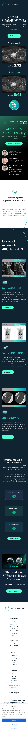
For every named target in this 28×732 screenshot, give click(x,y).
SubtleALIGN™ (14, 524)
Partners (14, 660)
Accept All (14, 720)
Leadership (14, 658)
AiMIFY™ (14, 635)
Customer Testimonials (14, 685)
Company (14, 652)
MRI (14, 622)
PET (14, 638)
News (14, 674)
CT (14, 643)
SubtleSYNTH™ (14, 508)
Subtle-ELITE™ (14, 624)
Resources (14, 670)
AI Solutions (14, 618)
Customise (14, 724)
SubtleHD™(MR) (14, 492)
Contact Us (14, 664)
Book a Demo (14, 36)
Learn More (7, 307)
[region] (14, 717)
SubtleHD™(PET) (14, 640)
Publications (14, 680)
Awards (14, 678)
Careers (14, 662)
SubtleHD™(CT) (14, 646)
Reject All (14, 728)
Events (14, 676)
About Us (14, 655)
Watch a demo (14, 591)
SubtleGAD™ (14, 633)
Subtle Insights (14, 693)
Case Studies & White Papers (14, 683)
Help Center (14, 687)
